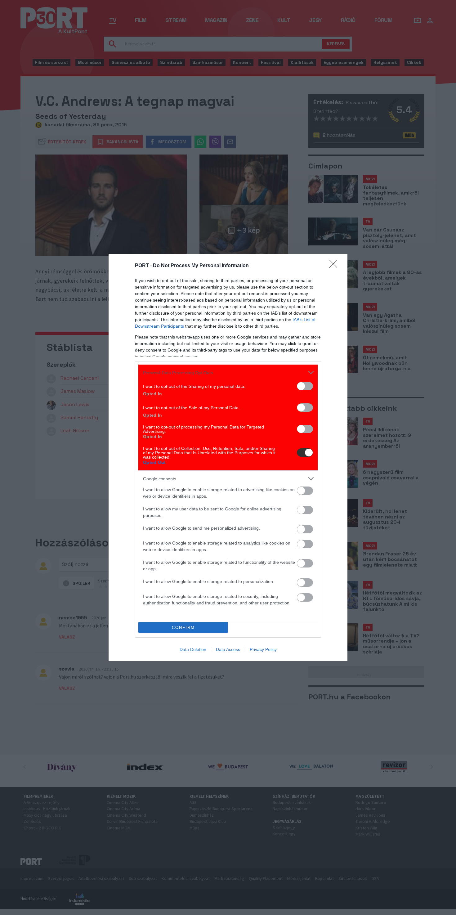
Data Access (228, 649)
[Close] (335, 266)
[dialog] (228, 457)
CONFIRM (183, 627)
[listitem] (228, 372)
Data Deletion (193, 649)
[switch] (305, 386)
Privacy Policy (263, 649)
